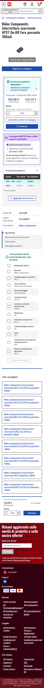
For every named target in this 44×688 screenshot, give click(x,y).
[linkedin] (5, 581)
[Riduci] (8, 113)
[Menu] (4, 4)
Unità (8, 106)
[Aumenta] (35, 113)
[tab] (22, 233)
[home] (3, 18)
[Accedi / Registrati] (32, 4)
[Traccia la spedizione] (25, 4)
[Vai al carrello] (39, 4)
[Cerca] (39, 11)
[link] (24, 88)
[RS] (9, 4)
